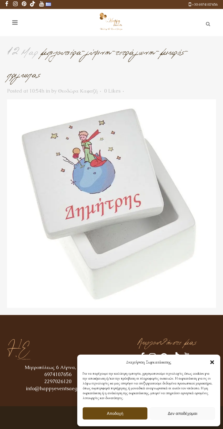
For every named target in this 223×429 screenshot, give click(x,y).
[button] (212, 362)
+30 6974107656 (205, 4)
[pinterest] (24, 4)
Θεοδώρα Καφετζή (78, 91)
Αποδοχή (115, 413)
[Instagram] (15, 4)
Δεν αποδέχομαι (182, 413)
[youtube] (41, 4)
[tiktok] (32, 4)
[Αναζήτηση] (207, 23)
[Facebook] (6, 4)
